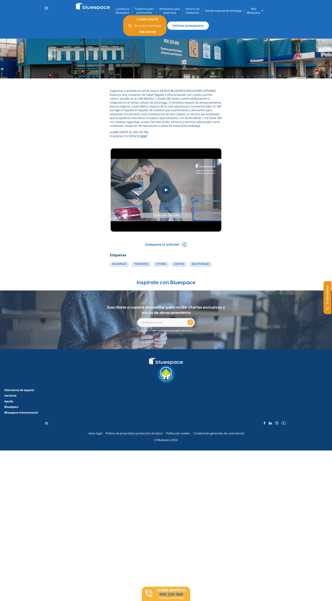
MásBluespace (253, 11)
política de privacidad (169, 330)
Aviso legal (95, 433)
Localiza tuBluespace (123, 11)
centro (179, 264)
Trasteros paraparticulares (144, 11)
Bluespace (11, 407)
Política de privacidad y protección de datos (134, 433)
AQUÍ (143, 136)
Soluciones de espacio (19, 390)
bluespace (119, 264)
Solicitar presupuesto (188, 26)
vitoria (161, 264)
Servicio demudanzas (192, 11)
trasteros (141, 264)
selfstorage (200, 264)
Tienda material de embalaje (223, 11)
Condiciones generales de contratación (219, 433)
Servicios (10, 395)
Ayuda (8, 401)
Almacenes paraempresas (169, 11)
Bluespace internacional (21, 412)
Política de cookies (178, 433)
